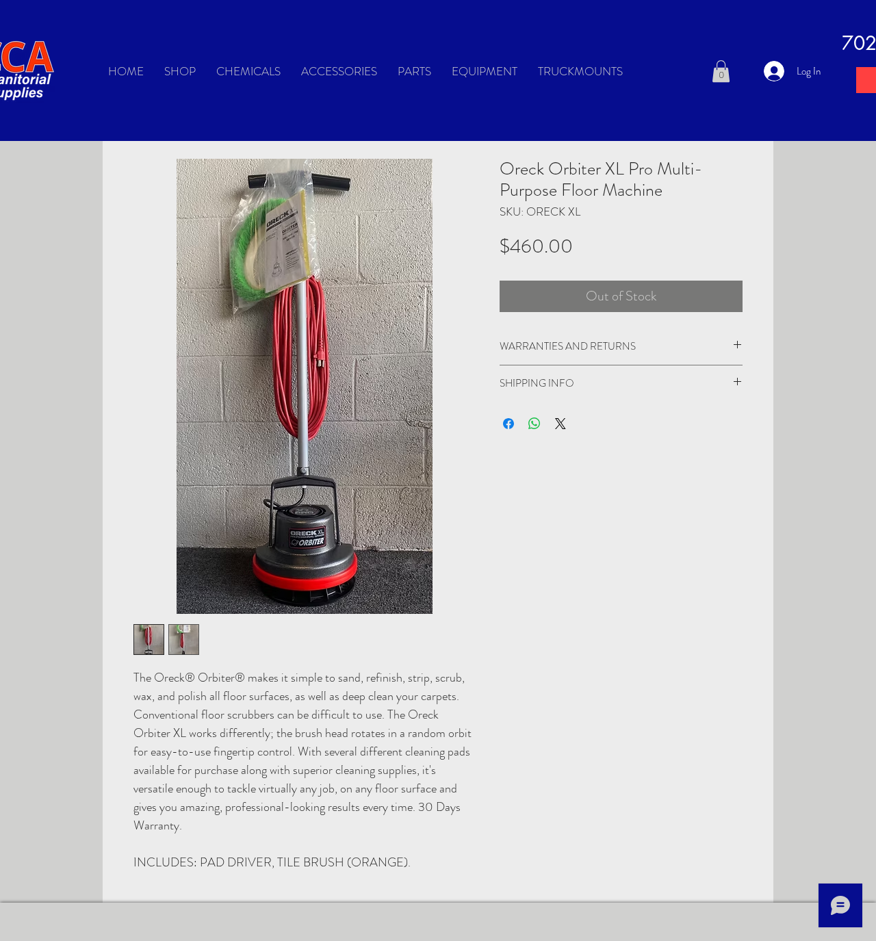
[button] (721, 71)
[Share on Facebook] (508, 423)
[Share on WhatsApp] (534, 423)
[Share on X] (560, 423)
